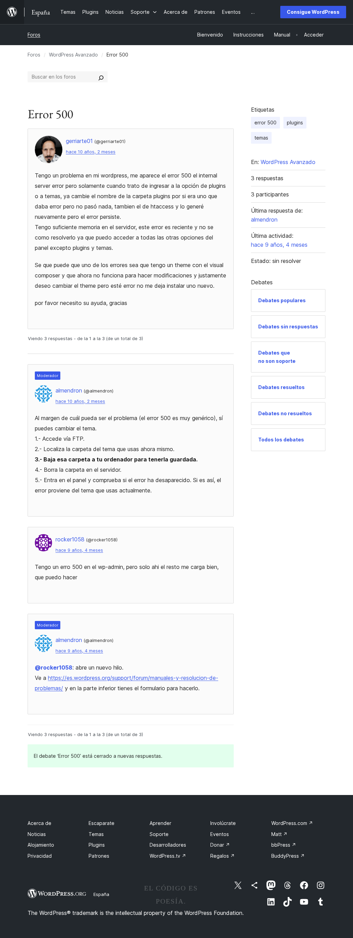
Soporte (159, 834)
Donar (220, 845)
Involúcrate (223, 823)
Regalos (222, 856)
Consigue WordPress (313, 12)
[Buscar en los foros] (101, 76)
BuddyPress (288, 856)
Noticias (37, 834)
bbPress (283, 845)
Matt (279, 834)
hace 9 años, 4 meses (79, 550)
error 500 (265, 122)
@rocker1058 (53, 667)
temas (261, 138)
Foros (34, 35)
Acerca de (39, 823)
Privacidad (40, 856)
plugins (295, 122)
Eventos (219, 834)
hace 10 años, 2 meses (90, 151)
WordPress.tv (168, 856)
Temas (96, 834)
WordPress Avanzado (73, 55)
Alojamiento (41, 845)
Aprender (160, 823)
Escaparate (101, 823)
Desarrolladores (168, 845)
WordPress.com (292, 823)
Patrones (99, 856)
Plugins (97, 845)
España (101, 894)
